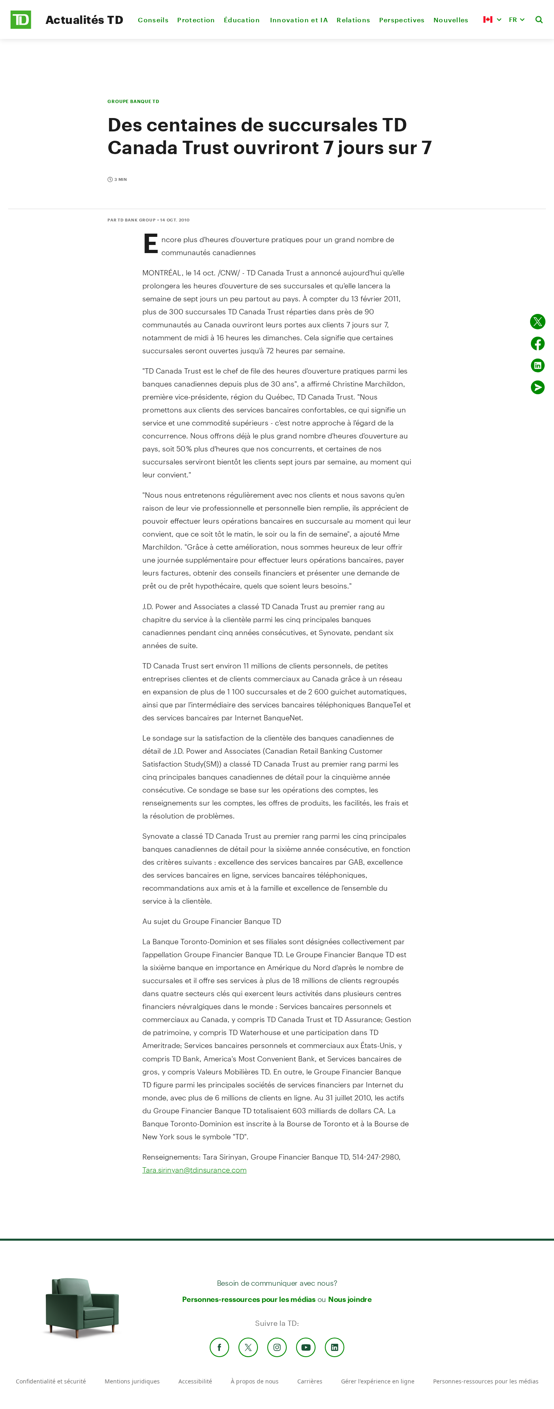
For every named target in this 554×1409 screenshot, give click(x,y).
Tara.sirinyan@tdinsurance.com (194, 1169)
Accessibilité (195, 1381)
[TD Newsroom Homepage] (21, 26)
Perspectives (402, 20)
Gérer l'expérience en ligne (377, 1381)
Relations (353, 20)
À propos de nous (255, 1381)
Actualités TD (84, 19)
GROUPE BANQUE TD (133, 101)
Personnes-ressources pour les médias (249, 1299)
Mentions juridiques (132, 1381)
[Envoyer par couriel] (538, 387)
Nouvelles (451, 20)
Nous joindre (350, 1299)
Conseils (153, 20)
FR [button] (513, 19)
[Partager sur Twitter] (538, 322)
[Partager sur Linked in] (538, 365)
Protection (196, 20)
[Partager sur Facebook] (538, 343)
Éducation (242, 20)
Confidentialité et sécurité (51, 1381)
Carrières (309, 1381)
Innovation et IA (299, 20)
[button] (492, 19)
